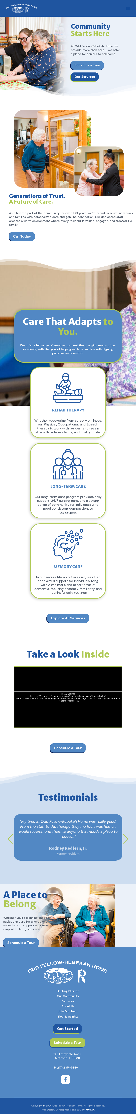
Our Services (84, 76)
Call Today (22, 236)
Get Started (67, 1028)
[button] (10, 838)
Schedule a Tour (87, 65)
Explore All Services (68, 618)
